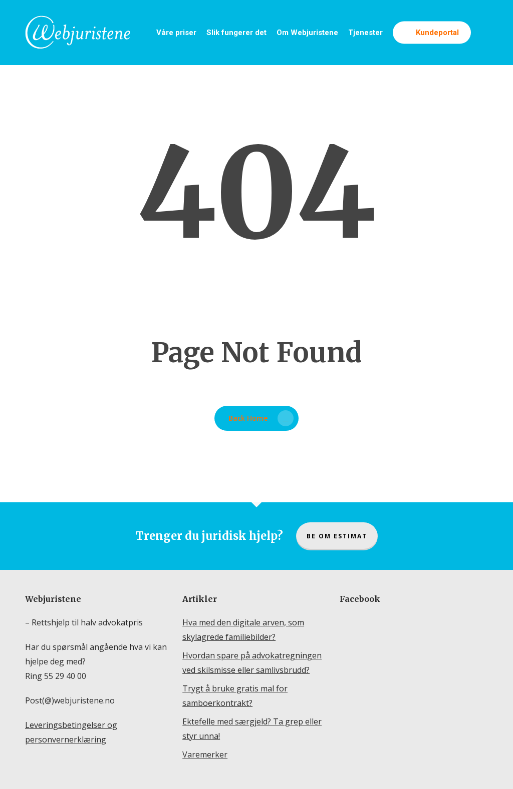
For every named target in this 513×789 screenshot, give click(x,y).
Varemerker (204, 754)
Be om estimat (337, 536)
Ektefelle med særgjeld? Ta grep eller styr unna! (252, 728)
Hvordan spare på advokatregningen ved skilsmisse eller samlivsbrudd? (252, 662)
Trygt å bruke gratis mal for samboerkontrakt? (235, 695)
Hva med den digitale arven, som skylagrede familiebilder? (243, 629)
